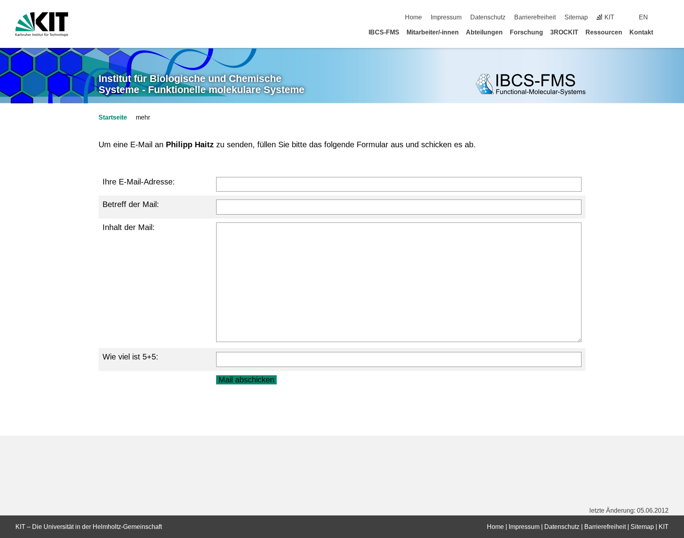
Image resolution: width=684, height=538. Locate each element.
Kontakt (641, 32)
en (643, 17)
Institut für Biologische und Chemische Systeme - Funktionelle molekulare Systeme (201, 84)
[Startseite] (666, 32)
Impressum (446, 17)
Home (413, 17)
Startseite (113, 117)
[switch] (666, 17)
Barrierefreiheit (535, 17)
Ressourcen (603, 32)
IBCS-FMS (384, 32)
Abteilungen (484, 32)
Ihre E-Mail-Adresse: (139, 181)
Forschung (526, 32)
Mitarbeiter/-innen (433, 32)
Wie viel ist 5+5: (130, 356)
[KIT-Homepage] (41, 24)
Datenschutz (487, 17)
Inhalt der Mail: (129, 227)
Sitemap (576, 17)
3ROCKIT (564, 32)
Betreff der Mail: (131, 204)
